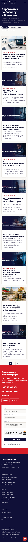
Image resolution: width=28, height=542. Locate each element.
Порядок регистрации (7, 492)
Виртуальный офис (6, 484)
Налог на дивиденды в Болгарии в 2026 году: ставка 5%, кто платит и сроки (13, 127)
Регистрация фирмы (6, 474)
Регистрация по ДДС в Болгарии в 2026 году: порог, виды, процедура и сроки (13, 236)
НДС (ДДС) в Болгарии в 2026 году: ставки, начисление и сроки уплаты (13, 92)
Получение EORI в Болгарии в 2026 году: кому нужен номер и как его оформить (13, 200)
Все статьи (5, 27)
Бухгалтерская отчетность (9, 30)
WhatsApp (14, 400)
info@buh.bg (4, 514)
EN (11, 537)
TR (15, 537)
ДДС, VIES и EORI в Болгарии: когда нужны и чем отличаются (11, 272)
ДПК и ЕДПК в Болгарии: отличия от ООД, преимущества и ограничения (13, 345)
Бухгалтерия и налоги (16, 27)
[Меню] (25, 2)
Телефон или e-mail (8, 414)
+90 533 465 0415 (6, 512)
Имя (5, 408)
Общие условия (5, 529)
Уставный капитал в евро (8, 497)
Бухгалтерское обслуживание (9, 477)
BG (7, 537)
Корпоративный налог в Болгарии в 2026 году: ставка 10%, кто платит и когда (13, 163)
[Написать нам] (25, 539)
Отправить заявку (15, 439)
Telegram (5, 400)
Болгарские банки (6, 499)
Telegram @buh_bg (6, 517)
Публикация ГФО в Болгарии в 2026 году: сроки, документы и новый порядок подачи (14, 56)
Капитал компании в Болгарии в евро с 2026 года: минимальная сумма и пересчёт (11, 307)
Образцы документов (7, 494)
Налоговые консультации (8, 482)
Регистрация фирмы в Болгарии (10, 33)
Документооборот (6, 479)
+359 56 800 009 (5, 509)
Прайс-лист (4, 502)
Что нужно (6, 421)
